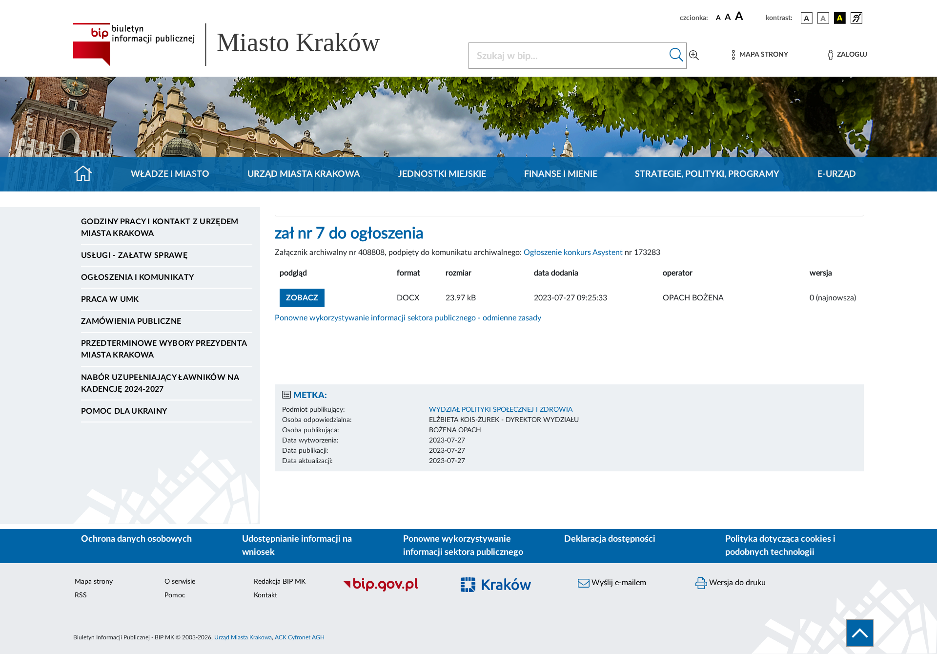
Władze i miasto (170, 174)
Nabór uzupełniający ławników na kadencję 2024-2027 (160, 383)
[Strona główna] (87, 174)
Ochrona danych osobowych (136, 539)
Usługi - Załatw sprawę (134, 255)
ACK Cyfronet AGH (300, 637)
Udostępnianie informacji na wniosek (297, 546)
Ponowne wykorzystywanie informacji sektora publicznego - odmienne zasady (408, 318)
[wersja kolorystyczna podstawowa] (806, 18)
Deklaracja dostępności (609, 539)
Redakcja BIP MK (280, 581)
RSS (81, 595)
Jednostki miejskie (442, 174)
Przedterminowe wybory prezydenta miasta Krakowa (163, 349)
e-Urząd (836, 174)
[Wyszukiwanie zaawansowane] (694, 56)
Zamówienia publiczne (131, 321)
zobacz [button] (305, 298)
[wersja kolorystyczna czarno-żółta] (840, 18)
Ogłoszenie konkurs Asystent (573, 252)
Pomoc (174, 595)
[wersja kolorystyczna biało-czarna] (823, 18)
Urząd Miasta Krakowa (303, 174)
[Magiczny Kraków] (510, 590)
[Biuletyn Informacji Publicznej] (393, 590)
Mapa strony (94, 581)
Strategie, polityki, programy (707, 174)
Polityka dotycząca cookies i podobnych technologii (780, 546)
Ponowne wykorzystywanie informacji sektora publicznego (463, 546)
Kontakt (265, 595)
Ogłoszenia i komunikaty (137, 277)
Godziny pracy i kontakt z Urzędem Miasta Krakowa (160, 227)
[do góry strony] (860, 633)
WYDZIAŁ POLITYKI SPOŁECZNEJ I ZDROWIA (500, 409)
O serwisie (179, 581)
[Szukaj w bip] (677, 55)
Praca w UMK (110, 299)
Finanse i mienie (560, 174)
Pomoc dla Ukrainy (124, 411)
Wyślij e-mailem (618, 583)
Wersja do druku (736, 583)
